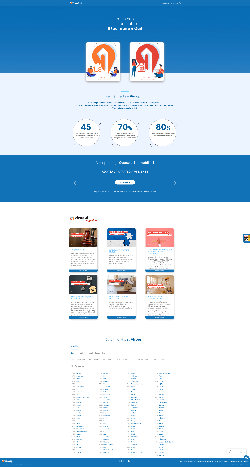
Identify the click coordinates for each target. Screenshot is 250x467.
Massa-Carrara (108, 444)
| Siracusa (163, 402)
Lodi (104, 431)
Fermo (105, 378)
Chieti (77, 442)
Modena (133, 378)
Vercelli (161, 444)
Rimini (161, 378)
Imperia (105, 407)
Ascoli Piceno (80, 386)
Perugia (133, 421)
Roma (161, 381)
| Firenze (106, 386)
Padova (133, 405)
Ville (90, 359)
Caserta (78, 434)
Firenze (105, 384)
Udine (161, 431)
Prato (133, 442)
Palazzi (140, 359)
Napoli (133, 386)
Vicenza (161, 452)
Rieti (160, 376)
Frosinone (106, 394)
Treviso (161, 426)
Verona (161, 447)
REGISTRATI (125, 182)
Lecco (105, 423)
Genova (105, 397)
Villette (96, 359)
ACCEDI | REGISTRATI (170, 3)
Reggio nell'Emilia (164, 373)
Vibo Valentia (163, 450)
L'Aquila (105, 413)
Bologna (78, 410)
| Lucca (106, 436)
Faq (194, 461)
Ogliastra (134, 397)
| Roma (162, 384)
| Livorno (106, 429)
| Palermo (134, 413)
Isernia (105, 410)
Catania (78, 436)
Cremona (78, 450)
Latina (105, 418)
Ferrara (105, 381)
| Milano (134, 376)
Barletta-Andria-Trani (82, 397)
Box (103, 353)
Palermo (133, 410)
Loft (134, 359)
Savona (161, 394)
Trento (161, 423)
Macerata (106, 439)
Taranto (161, 407)
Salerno (161, 389)
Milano (133, 373)
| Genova (106, 400)
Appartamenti (81, 359)
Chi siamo (183, 461)
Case (73, 353)
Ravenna (134, 450)
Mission (190, 461)
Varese (161, 434)
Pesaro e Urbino (136, 423)
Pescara (133, 426)
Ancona (78, 378)
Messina (106, 452)
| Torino (162, 418)
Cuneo (105, 373)
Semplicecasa (208, 461)
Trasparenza (218, 461)
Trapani (161, 421)
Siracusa (162, 400)
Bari (77, 394)
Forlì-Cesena (107, 392)
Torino (161, 415)
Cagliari (78, 423)
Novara (133, 392)
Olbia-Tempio (135, 400)
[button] (74, 183)
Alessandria (79, 376)
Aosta (77, 381)
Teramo (161, 410)
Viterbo (161, 455)
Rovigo (161, 386)
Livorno (105, 426)
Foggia (105, 389)
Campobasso (80, 429)
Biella (77, 407)
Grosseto (106, 405)
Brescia (78, 418)
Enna (105, 376)
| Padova (134, 407)
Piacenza (134, 429)
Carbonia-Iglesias (81, 431)
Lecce (105, 421)
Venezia (161, 436)
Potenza (134, 439)
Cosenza (78, 447)
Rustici (147, 359)
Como (77, 444)
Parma (133, 415)
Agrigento (79, 373)
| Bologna (79, 413)
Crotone (78, 452)
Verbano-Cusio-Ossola (166, 442)
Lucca (105, 434)
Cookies (245, 461)
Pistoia (133, 434)
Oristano (134, 402)
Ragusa (133, 447)
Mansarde (126, 359)
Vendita (74, 346)
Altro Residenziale (77, 366)
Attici (119, 359)
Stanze (161, 359)
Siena (161, 397)
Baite (154, 359)
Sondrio (161, 405)
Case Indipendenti (108, 359)
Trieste (161, 429)
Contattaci (200, 461)
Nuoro (133, 394)
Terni (160, 413)
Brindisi (78, 421)
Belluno (78, 400)
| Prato (134, 444)
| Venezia (162, 439)
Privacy (226, 461)
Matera (105, 447)
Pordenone (134, 436)
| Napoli (134, 389)
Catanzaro (79, 439)
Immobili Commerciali (85, 353)
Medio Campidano (109, 450)
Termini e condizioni (235, 461)
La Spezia (106, 415)
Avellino (78, 392)
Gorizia (105, 402)
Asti (77, 389)
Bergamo (78, 405)
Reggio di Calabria (137, 452)
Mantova (106, 442)
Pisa (132, 431)
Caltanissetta (80, 426)
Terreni (97, 353)
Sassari (161, 392)
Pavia (133, 418)
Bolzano (78, 415)
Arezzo (78, 384)
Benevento (79, 402)
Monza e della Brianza (138, 384)
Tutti (72, 359)
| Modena (134, 381)
